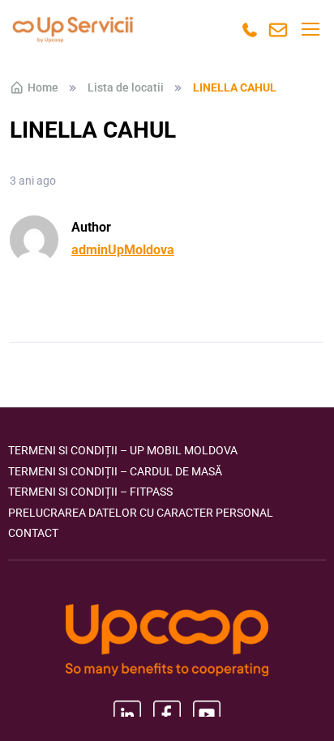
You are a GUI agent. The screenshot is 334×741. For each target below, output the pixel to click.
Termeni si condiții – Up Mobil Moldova (123, 450)
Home (43, 87)
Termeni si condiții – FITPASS (90, 491)
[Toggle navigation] (310, 29)
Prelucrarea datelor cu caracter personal (140, 512)
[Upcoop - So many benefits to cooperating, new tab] (167, 641)
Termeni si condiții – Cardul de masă (115, 471)
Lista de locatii (126, 87)
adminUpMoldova (122, 250)
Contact (33, 532)
